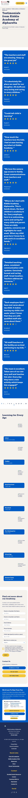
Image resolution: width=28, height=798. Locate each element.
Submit (6, 655)
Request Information (14, 710)
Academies (8, 8)
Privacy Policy (14, 744)
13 (21, 403)
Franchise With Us (14, 779)
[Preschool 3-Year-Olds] (22, 496)
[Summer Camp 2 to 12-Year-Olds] (22, 566)
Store (14, 763)
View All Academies (14, 756)
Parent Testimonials (14, 766)
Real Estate (14, 781)
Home (3, 8)
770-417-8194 (14, 671)
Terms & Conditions (14, 746)
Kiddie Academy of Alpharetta (18, 8)
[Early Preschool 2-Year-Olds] (22, 474)
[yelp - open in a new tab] (14, 792)
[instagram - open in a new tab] (16, 792)
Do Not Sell (14, 748)
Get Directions (14, 675)
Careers (14, 776)
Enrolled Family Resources (14, 774)
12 (18, 403)
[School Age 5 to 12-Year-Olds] (22, 543)
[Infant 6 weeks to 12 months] (22, 426)
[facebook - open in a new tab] (11, 792)
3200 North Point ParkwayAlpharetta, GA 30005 (16, 704)
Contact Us (14, 784)
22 (26, 403)
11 (16, 403)
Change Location (15, 716)
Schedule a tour (14, 668)
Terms (13, 651)
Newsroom (14, 761)
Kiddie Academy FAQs (14, 759)
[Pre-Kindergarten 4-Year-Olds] (22, 521)
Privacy (19, 651)
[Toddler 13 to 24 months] (22, 450)
